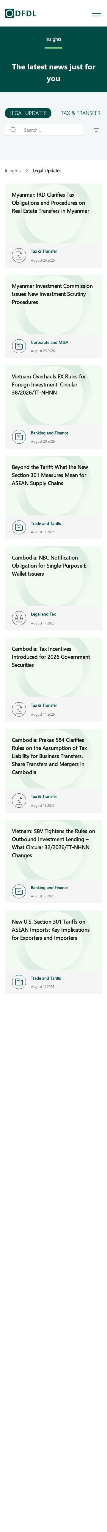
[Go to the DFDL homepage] (20, 13)
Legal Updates (28, 112)
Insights (13, 170)
